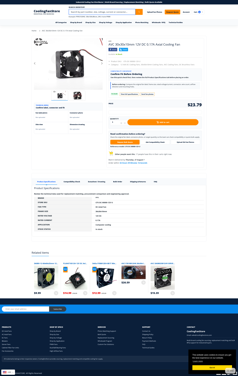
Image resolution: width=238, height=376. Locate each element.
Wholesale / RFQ (158, 22)
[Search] (139, 12)
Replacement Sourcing (106, 338)
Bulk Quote (102, 334)
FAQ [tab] (155, 182)
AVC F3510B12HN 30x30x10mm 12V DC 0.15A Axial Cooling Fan (133, 263)
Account (186, 12)
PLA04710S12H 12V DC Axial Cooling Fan (75, 263)
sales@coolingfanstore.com (202, 335)
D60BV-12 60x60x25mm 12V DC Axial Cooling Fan (46, 263)
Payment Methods (149, 341)
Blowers (5, 341)
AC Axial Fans (7, 334)
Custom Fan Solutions (106, 344)
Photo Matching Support (107, 331)
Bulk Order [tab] (117, 182)
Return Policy (147, 338)
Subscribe (58, 309)
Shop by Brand (55, 331)
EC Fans (5, 338)
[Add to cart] (56, 293)
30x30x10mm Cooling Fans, (152, 64)
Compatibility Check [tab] (72, 182)
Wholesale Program (105, 341)
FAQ (143, 344)
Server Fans (6, 344)
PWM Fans (54, 344)
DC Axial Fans (7, 331)
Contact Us (146, 331)
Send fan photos (147, 94)
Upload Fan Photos (154, 12)
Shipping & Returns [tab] (138, 182)
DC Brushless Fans (186, 64)
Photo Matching (141, 22)
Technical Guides (176, 22)
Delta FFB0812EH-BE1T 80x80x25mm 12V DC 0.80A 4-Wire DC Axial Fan (104, 263)
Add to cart (164, 122)
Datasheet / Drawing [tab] (96, 182)
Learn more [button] (198, 361)
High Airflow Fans (56, 351)
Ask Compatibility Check (155, 142)
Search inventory (77, 7)
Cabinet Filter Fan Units (10, 348)
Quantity (114, 119)
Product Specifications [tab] (46, 182)
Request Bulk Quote (125, 142)
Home (34, 30)
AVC (110, 41)
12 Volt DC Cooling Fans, (130, 64)
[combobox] (8, 372)
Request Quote (172, 12)
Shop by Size (54, 334)
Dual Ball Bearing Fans (58, 348)
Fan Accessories (7, 351)
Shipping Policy (147, 334)
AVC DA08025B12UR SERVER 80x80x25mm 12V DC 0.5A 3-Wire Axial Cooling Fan (163, 263)
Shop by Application (57, 341)
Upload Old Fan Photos (185, 142)
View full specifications (129, 94)
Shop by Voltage (56, 338)
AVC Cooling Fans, (171, 64)
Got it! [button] (212, 368)
